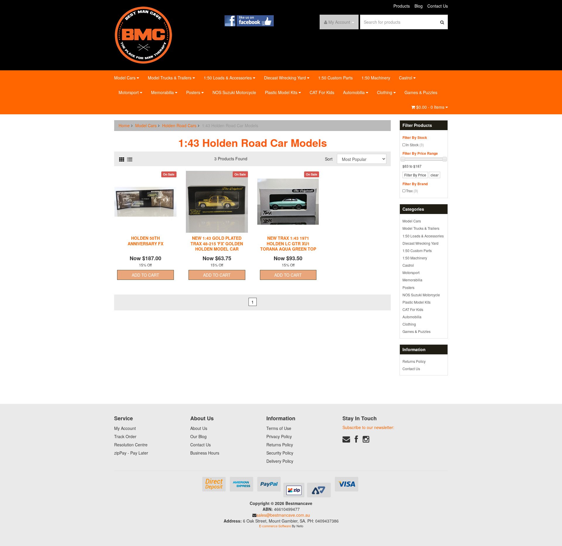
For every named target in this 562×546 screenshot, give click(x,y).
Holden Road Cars (179, 125)
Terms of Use (278, 428)
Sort (329, 159)
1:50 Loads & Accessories (228, 78)
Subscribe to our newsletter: (368, 427)
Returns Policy (414, 361)
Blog (418, 6)
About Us (198, 428)
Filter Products (417, 125)
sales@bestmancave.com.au (283, 515)
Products (401, 6)
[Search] (442, 22)
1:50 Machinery (375, 78)
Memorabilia (163, 92)
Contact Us (437, 6)
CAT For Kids (322, 92)
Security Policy (279, 453)
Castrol (406, 78)
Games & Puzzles (421, 92)
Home (124, 125)
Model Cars (125, 78)
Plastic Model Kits (282, 92)
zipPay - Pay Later (131, 453)
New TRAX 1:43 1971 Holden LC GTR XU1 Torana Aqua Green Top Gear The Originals (288, 246)
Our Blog (198, 436)
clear (434, 174)
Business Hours (204, 453)
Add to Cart (145, 275)
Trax (412, 190)
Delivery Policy (279, 461)
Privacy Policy (279, 436)
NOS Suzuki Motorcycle (234, 92)
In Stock (415, 144)
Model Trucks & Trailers (170, 78)
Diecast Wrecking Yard (285, 78)
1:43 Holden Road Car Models (230, 125)
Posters (193, 92)
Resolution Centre (131, 445)
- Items (431, 107)
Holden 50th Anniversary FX (145, 240)
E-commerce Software (275, 525)
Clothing (385, 92)
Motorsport (129, 92)
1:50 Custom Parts (335, 78)
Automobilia (354, 92)
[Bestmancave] (143, 35)
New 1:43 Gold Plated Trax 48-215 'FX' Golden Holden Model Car (217, 243)
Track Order (125, 436)
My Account (125, 428)
